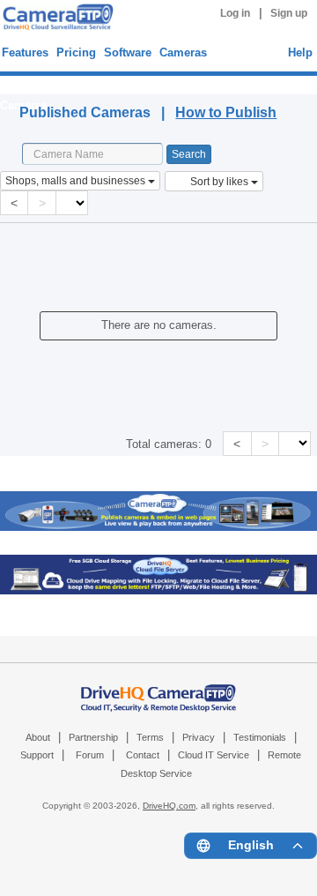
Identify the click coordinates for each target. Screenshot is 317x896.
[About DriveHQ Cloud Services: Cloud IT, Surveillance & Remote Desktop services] (158, 688)
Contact (142, 755)
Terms (150, 737)
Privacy (198, 737)
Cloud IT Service (213, 755)
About (38, 737)
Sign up (288, 13)
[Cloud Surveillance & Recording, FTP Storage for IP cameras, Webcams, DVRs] (55, 19)
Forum (90, 755)
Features (25, 52)
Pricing (76, 52)
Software (127, 52)
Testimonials (259, 737)
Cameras (183, 52)
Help (300, 52)
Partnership (93, 737)
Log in (235, 13)
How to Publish (225, 112)
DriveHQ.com (169, 805)
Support (37, 755)
